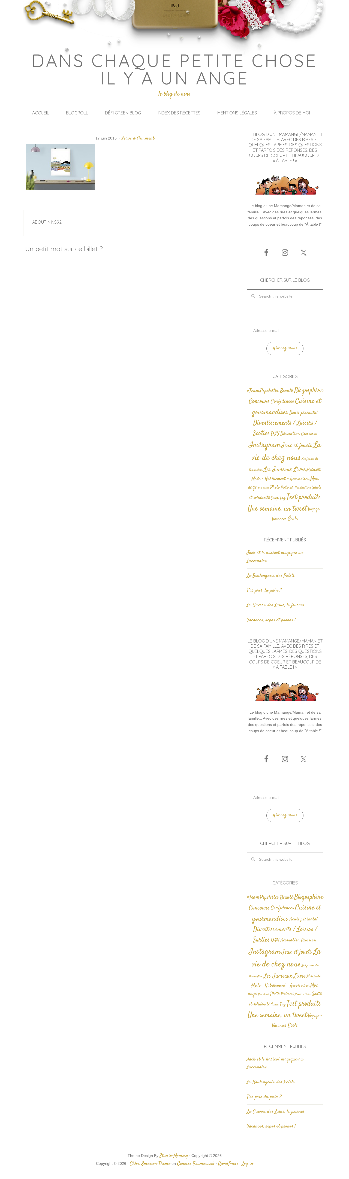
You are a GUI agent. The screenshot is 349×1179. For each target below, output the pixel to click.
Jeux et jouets (297, 445)
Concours (259, 401)
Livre (299, 469)
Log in (247, 1163)
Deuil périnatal (303, 412)
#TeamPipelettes (263, 391)
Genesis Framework (196, 1163)
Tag (282, 498)
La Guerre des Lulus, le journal (275, 605)
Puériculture (303, 488)
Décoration (290, 434)
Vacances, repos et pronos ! (271, 620)
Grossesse (309, 434)
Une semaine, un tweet (277, 509)
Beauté (286, 391)
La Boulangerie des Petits (271, 575)
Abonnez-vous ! (285, 348)
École (293, 519)
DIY (275, 433)
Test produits (304, 497)
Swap (275, 498)
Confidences (282, 401)
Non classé (263, 488)
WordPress (228, 1163)
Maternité (314, 470)
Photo (275, 487)
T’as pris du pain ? (264, 590)
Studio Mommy (174, 1155)
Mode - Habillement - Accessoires (280, 479)
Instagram (265, 445)
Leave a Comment (138, 138)
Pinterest (287, 487)
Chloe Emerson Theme (150, 1163)
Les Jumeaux (278, 469)
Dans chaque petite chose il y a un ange (175, 69)
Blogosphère (308, 390)
